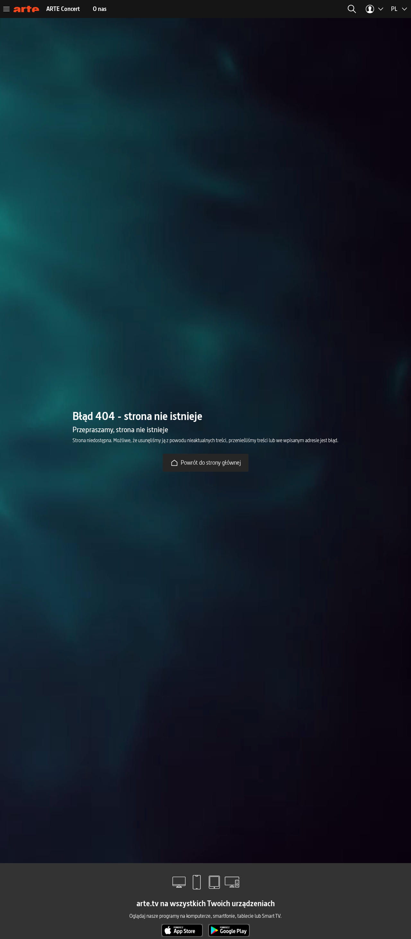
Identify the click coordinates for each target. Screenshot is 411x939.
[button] (352, 9)
